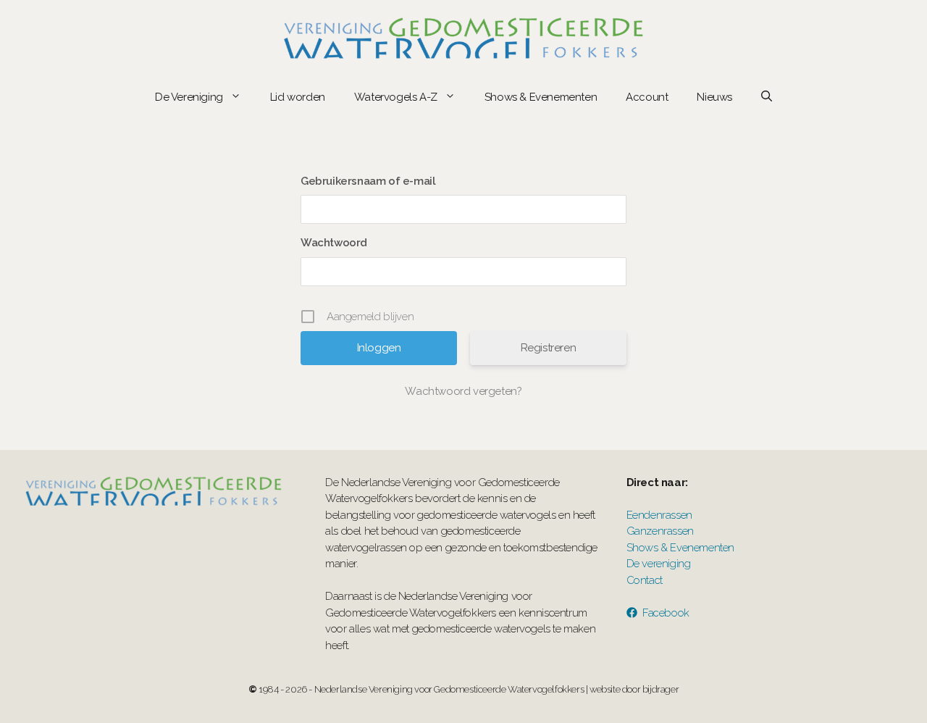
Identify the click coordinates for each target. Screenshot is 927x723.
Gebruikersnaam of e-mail (368, 181)
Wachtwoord (334, 242)
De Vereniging (189, 97)
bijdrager (660, 689)
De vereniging (658, 563)
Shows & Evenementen (541, 97)
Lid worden (297, 97)
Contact (644, 580)
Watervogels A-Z (395, 97)
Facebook (665, 612)
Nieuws (714, 97)
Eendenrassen (659, 515)
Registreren (548, 347)
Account (647, 97)
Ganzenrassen (660, 531)
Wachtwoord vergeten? (463, 391)
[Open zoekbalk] (767, 97)
